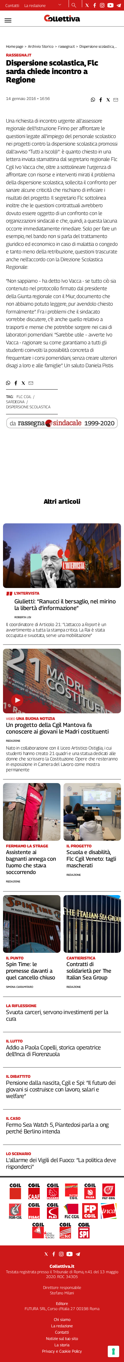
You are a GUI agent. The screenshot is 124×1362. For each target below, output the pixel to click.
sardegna (15, 401)
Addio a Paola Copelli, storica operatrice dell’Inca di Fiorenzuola (53, 1050)
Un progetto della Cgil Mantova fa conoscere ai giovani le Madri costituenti (57, 728)
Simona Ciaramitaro (19, 986)
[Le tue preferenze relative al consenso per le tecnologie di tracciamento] (113, 1351)
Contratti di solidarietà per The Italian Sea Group (89, 971)
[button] (93, 100)
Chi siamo (62, 1319)
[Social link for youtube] (110, 5)
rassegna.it (66, 46)
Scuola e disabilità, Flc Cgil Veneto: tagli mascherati (91, 859)
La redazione (35, 5)
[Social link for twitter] (87, 5)
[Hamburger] (8, 20)
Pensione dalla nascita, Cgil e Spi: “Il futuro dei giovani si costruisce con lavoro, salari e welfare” (61, 1089)
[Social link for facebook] (94, 5)
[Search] (74, 5)
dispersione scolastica (28, 406)
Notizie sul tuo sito (62, 1338)
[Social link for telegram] (118, 5)
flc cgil (24, 396)
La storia (62, 1344)
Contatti (12, 5)
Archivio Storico (41, 46)
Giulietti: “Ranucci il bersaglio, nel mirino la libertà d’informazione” (65, 604)
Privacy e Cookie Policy (62, 1351)
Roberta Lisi (22, 617)
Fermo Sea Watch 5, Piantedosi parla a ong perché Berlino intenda (57, 1128)
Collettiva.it (62, 1266)
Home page (14, 46)
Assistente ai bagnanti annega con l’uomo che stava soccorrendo (31, 862)
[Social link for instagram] (102, 5)
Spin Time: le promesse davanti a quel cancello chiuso (30, 971)
